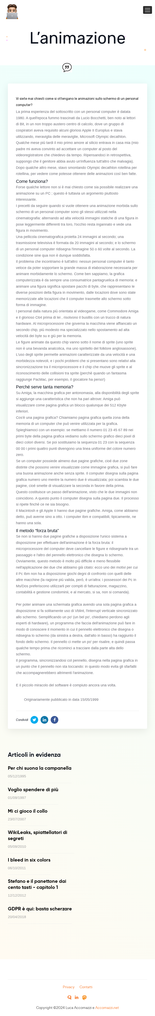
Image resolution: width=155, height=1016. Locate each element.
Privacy (69, 987)
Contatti (86, 987)
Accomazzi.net (107, 1007)
